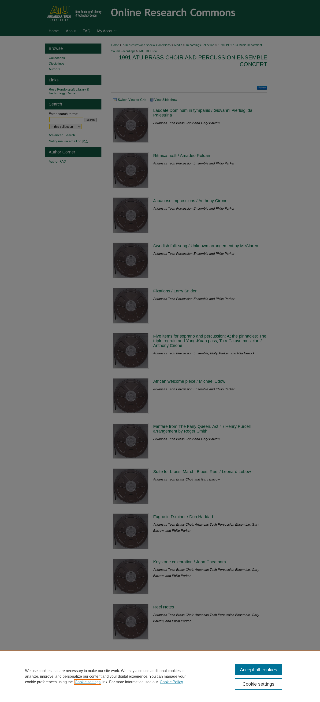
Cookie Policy (171, 682)
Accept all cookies (258, 669)
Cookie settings (87, 682)
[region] (160, 676)
